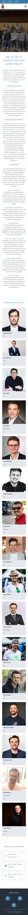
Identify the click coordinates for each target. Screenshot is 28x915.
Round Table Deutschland (7, 2)
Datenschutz (10, 1)
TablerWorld (16, 2)
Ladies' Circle (22, 129)
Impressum (17, 1)
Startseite (4, 1)
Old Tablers (16, 129)
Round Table (14, 72)
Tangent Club (8, 131)
